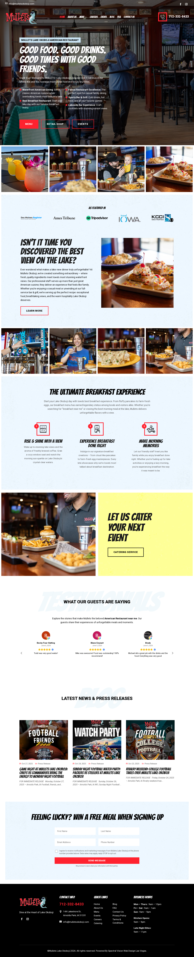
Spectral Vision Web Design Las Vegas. (127, 950)
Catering (98, 923)
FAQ (119, 17)
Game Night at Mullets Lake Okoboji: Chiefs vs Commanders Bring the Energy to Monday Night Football (43, 772)
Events (104, 17)
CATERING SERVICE (125, 552)
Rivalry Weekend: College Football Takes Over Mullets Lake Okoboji (148, 771)
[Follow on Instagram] (186, 4)
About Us (72, 17)
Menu (81, 17)
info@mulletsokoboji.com (21, 3)
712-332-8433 (179, 16)
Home (62, 17)
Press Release (44, 763)
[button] (172, 653)
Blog (112, 17)
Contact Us (129, 17)
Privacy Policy (119, 915)
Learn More (34, 310)
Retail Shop (55, 124)
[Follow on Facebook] (180, 4)
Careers (94, 17)
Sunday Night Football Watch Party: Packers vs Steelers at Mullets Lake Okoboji (96, 772)
